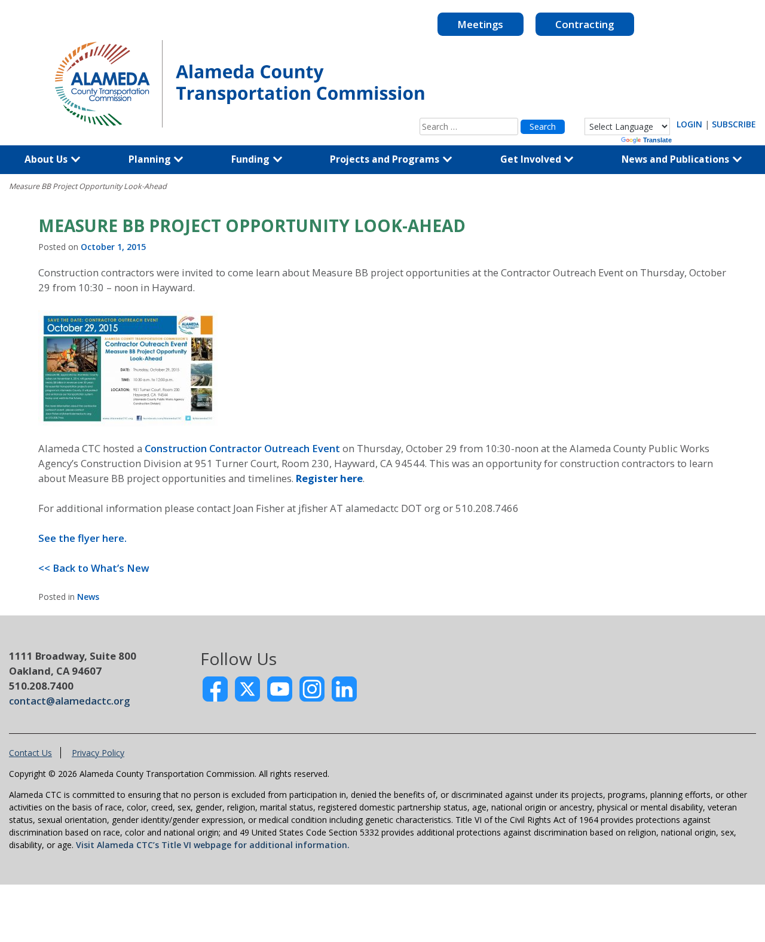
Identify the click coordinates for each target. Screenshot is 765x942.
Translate (657, 140)
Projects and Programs (386, 159)
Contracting (584, 24)
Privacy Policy (98, 752)
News (88, 596)
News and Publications (677, 159)
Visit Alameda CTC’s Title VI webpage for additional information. (213, 844)
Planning (150, 159)
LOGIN (689, 124)
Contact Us (30, 752)
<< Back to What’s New (93, 568)
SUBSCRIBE (734, 124)
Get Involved (532, 159)
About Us (47, 159)
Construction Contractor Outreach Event (243, 448)
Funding (251, 159)
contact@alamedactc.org (69, 701)
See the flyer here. (82, 538)
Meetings (480, 24)
